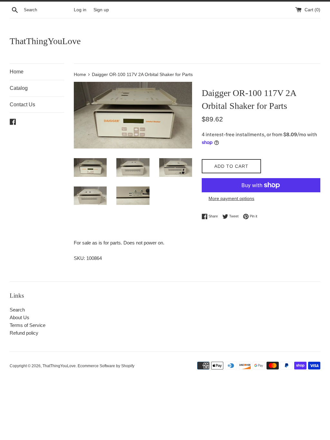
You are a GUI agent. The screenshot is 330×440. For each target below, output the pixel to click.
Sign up (101, 9)
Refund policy (24, 333)
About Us (19, 317)
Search (17, 309)
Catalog (19, 88)
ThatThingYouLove (45, 41)
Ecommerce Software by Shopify (106, 366)
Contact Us (22, 104)
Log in (80, 9)
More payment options (231, 198)
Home (17, 71)
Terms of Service (27, 325)
